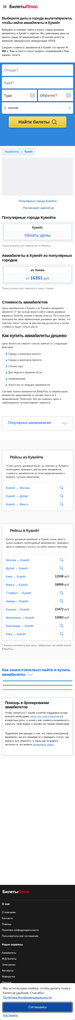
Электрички (8, 964)
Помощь (7, 924)
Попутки (6, 982)
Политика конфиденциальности (20, 930)
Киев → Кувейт (16, 576)
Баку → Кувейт (16, 634)
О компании (9, 912)
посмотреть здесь (43, 744)
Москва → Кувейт (18, 560)
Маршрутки (8, 976)
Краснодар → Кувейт (20, 625)
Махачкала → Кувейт (20, 617)
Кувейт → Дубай (17, 496)
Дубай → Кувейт (17, 568)
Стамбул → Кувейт (19, 593)
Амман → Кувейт (17, 601)
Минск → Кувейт (17, 584)
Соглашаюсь (37, 1007)
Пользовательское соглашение (20, 936)
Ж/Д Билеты (9, 958)
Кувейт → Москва (18, 487)
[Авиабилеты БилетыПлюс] (16, 892)
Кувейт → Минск (17, 504)
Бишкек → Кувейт (18, 609)
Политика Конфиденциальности (27, 997)
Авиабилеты (9, 952)
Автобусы (7, 970)
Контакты (7, 918)
